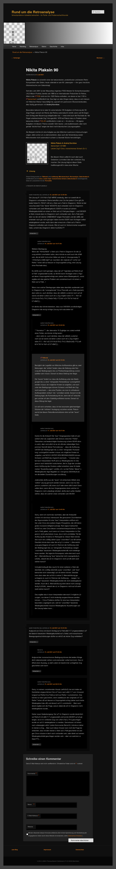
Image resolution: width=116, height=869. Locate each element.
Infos (62, 46)
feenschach (32, 99)
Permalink (48, 181)
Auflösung (54, 177)
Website (30, 827)
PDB (38, 96)
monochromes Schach (59, 179)
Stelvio (44, 46)
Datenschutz (80, 850)
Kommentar (32, 773)
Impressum (47, 850)
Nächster (100, 58)
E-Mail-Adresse (33, 815)
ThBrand (45, 177)
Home (14, 46)
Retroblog (23, 46)
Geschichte (53, 46)
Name (31, 804)
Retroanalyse (33, 46)
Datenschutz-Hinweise (75, 836)
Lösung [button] (32, 171)
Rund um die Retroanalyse (33, 11)
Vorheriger (16, 58)
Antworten (33, 233)
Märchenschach (64, 177)
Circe (41, 179)
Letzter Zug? (47, 179)
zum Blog (15, 850)
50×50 (43, 121)
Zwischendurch (84, 177)
